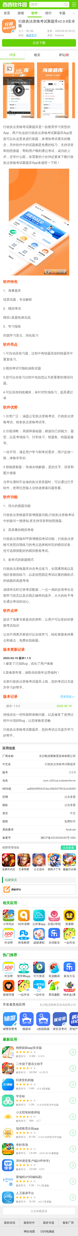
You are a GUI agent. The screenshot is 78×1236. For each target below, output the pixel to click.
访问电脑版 (47, 1231)
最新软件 (29, 1222)
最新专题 (48, 1222)
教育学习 (31, 35)
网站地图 (29, 1231)
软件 (34, 13)
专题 (62, 13)
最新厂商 (68, 1222)
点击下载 (39, 42)
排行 (48, 13)
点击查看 (70, 796)
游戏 (21, 13)
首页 (7, 13)
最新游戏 (9, 1222)
